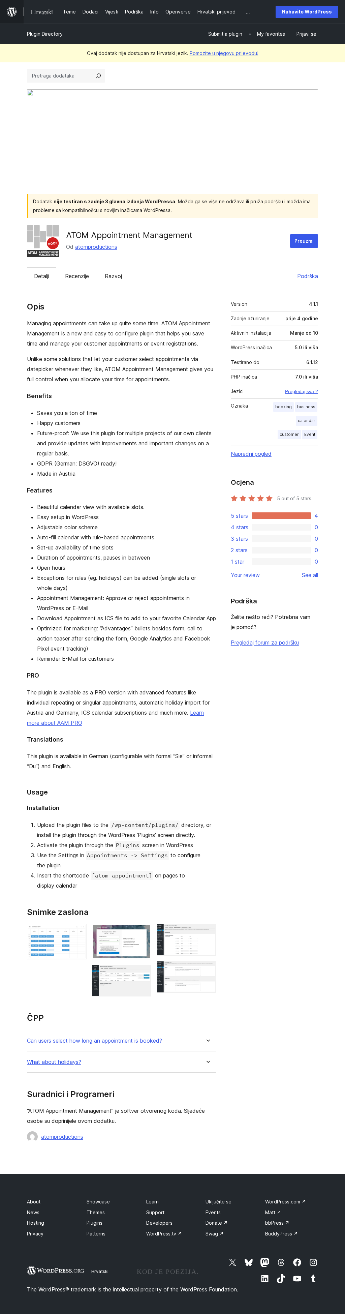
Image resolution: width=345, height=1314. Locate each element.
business (306, 406)
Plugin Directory (45, 34)
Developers (159, 1223)
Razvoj (113, 276)
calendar (306, 420)
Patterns (96, 1233)
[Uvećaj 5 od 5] (207, 970)
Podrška (307, 276)
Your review (245, 575)
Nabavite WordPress (307, 11)
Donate (217, 1223)
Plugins (94, 1223)
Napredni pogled (251, 453)
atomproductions (96, 246)
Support (155, 1212)
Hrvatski (99, 1271)
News (33, 1212)
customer (289, 434)
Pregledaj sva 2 (301, 391)
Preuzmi (304, 241)
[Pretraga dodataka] (98, 76)
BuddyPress (281, 1233)
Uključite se (218, 1201)
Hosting (35, 1223)
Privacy (35, 1233)
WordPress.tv (164, 1233)
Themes (96, 1212)
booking (283, 406)
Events (213, 1212)
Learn (152, 1201)
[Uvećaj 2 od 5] (142, 933)
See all (310, 575)
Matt (273, 1212)
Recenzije (77, 276)
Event (309, 434)
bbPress (277, 1223)
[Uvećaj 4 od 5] (207, 933)
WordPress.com (285, 1201)
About (33, 1201)
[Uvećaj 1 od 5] (77, 933)
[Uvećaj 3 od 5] (142, 973)
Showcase (98, 1201)
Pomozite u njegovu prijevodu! (224, 53)
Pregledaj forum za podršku (265, 642)
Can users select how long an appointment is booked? (94, 1041)
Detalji (41, 276)
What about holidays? (54, 1062)
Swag (215, 1233)
